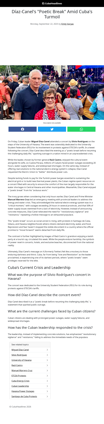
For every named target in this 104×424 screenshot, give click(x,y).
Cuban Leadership (20, 386)
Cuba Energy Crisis (20, 380)
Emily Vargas (67, 24)
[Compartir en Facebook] (22, 129)
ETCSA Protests (19, 375)
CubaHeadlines (53, 3)
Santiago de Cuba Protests (24, 396)
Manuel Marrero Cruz (22, 370)
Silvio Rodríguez (19, 355)
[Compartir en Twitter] (52, 129)
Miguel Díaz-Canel (20, 349)
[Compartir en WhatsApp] (81, 129)
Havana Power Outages (23, 391)
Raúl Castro (17, 365)
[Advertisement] (52, 46)
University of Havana (21, 360)
